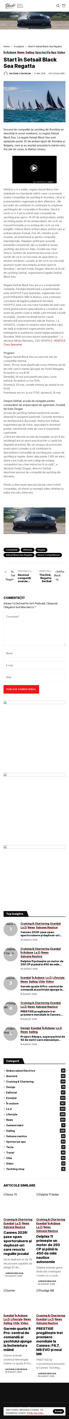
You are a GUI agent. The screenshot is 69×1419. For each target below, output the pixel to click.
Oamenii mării (35, 1125)
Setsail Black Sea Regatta (19, 555)
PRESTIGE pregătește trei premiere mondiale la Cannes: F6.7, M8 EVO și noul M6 (41, 1014)
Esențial (35, 1097)
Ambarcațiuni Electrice (35, 1070)
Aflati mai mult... (35, 1412)
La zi (35, 1108)
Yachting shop (35, 1168)
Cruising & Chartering (35, 1081)
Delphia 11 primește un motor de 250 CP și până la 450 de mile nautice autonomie (42, 964)
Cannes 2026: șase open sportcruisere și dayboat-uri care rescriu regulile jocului (40, 935)
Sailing (35, 1130)
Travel (35, 1152)
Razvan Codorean (20, 73)
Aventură (35, 1076)
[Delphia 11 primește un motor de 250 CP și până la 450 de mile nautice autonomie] (11, 954)
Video (35, 1163)
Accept (58, 1411)
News (35, 1119)
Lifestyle (35, 1114)
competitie (12, 549)
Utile (35, 1158)
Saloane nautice (35, 1136)
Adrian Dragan (14, 1273)
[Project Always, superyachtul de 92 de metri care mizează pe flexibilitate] (11, 1034)
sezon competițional (49, 555)
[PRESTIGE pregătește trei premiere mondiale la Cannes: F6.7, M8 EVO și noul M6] (11, 1008)
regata (41, 549)
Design (35, 1087)
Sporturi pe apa (35, 1141)
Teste (35, 1147)
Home (7, 46)
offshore (27, 549)
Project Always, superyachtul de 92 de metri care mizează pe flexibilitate (43, 1040)
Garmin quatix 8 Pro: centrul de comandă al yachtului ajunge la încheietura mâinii (42, 989)
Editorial (35, 1092)
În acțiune (19, 46)
